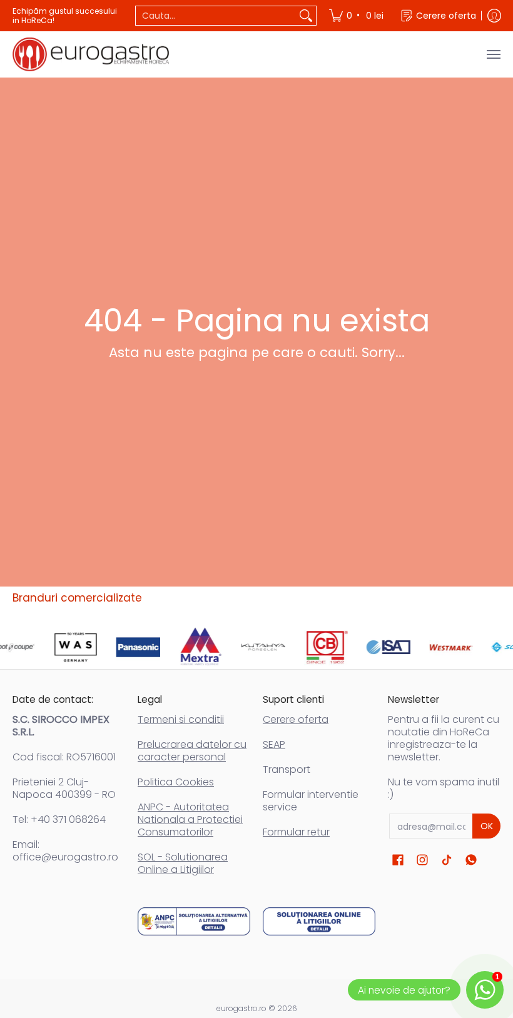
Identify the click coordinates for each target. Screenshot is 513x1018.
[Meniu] (492, 54)
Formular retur (296, 832)
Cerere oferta (295, 719)
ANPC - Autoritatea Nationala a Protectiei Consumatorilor (190, 819)
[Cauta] (306, 15)
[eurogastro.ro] (91, 54)
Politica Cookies (176, 782)
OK (486, 826)
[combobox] (216, 15)
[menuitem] (357, 15)
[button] (398, 860)
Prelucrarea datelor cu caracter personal (192, 750)
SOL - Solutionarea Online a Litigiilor (183, 863)
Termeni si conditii (181, 719)
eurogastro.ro (241, 1008)
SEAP (274, 744)
